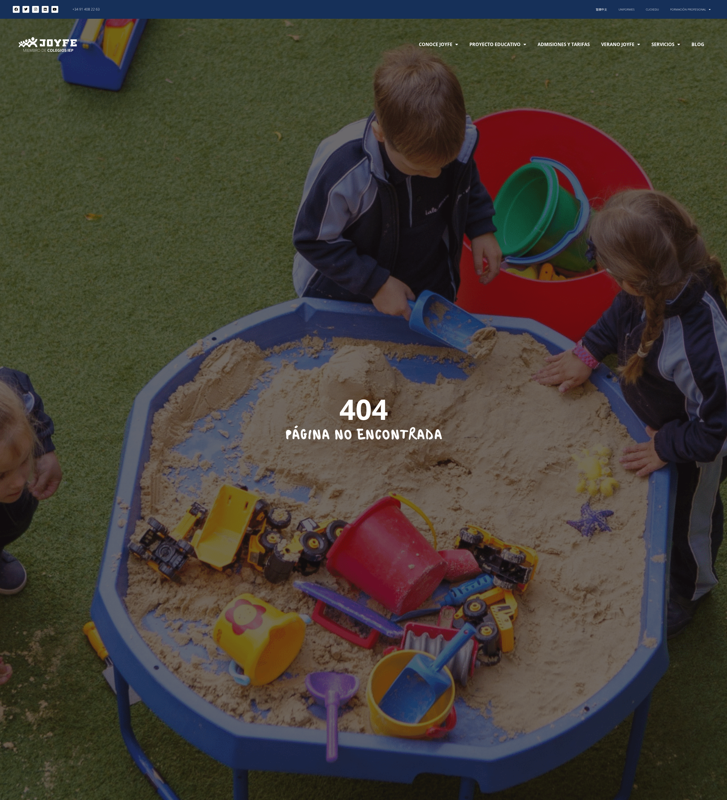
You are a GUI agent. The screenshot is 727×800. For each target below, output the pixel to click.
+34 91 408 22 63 (86, 9)
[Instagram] (35, 9)
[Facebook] (16, 9)
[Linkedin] (45, 9)
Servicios (662, 44)
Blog (698, 44)
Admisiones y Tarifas (564, 44)
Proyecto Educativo (495, 44)
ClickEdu (652, 9)
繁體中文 (601, 9)
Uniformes (626, 9)
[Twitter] (25, 9)
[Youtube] (54, 9)
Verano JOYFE (617, 44)
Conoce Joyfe (435, 44)
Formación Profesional (688, 9)
